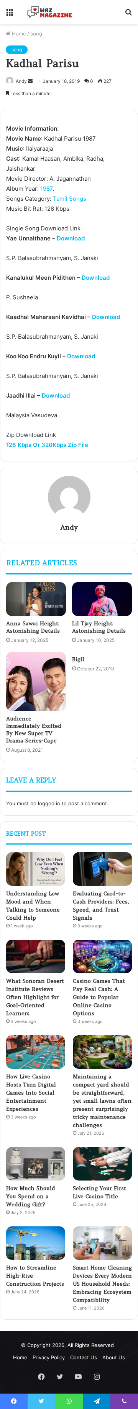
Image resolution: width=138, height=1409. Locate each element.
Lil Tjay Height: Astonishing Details (99, 627)
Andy (21, 81)
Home (18, 33)
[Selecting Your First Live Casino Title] (102, 1164)
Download (71, 238)
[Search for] (128, 15)
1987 (46, 188)
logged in (49, 803)
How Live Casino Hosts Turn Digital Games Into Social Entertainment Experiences (31, 1092)
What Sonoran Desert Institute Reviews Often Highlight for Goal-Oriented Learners (35, 997)
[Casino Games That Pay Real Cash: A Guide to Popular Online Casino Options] (102, 956)
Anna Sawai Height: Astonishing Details (33, 627)
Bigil (78, 659)
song (36, 33)
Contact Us (83, 1357)
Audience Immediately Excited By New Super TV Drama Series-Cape (33, 729)
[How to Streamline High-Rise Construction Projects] (35, 1243)
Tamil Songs (69, 198)
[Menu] (9, 15)
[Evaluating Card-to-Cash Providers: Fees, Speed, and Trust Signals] (102, 869)
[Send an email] (30, 81)
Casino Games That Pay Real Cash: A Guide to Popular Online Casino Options (99, 997)
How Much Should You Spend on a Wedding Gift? (30, 1196)
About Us (113, 1357)
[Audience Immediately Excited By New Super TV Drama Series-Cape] (36, 681)
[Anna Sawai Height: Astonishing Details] (36, 599)
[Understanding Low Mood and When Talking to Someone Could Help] (35, 869)
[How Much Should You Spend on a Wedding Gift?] (35, 1164)
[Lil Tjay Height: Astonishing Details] (102, 599)
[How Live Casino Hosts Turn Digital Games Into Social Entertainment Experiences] (35, 1052)
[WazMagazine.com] (49, 11)
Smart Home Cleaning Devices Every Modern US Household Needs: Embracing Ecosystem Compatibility (102, 1283)
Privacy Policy (49, 1357)
